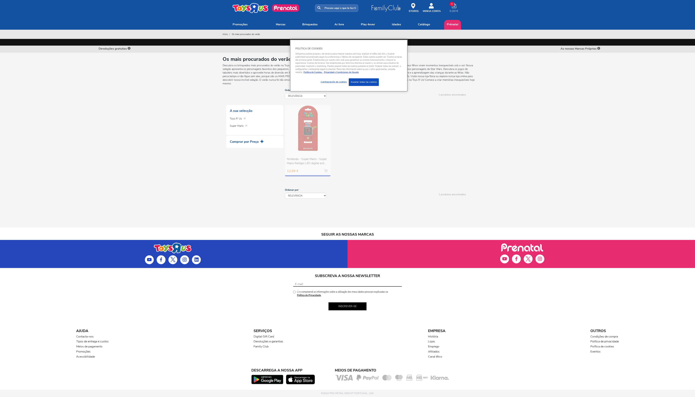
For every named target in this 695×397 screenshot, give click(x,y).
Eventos (595, 352)
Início (225, 34)
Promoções (240, 24)
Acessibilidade (85, 357)
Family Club (261, 347)
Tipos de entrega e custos (92, 341)
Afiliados (433, 352)
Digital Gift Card (264, 337)
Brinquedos (310, 24)
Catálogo (424, 24)
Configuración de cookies (334, 81)
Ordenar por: (292, 190)
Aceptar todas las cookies (364, 82)
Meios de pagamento (89, 347)
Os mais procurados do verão (246, 34)
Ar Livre (339, 24)
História (433, 337)
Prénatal (452, 24)
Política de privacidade (604, 341)
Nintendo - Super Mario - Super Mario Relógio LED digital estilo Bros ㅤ (307, 161)
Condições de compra (604, 337)
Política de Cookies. (313, 72)
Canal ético (435, 357)
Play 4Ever (368, 24)
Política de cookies (602, 347)
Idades (396, 24)
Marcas (280, 24)
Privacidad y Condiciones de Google (341, 72)
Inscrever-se (347, 306)
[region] (349, 66)
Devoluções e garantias (268, 341)
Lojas (431, 341)
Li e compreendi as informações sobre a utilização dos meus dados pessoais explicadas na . (342, 293)
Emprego (433, 347)
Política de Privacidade (309, 295)
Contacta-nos (85, 337)
